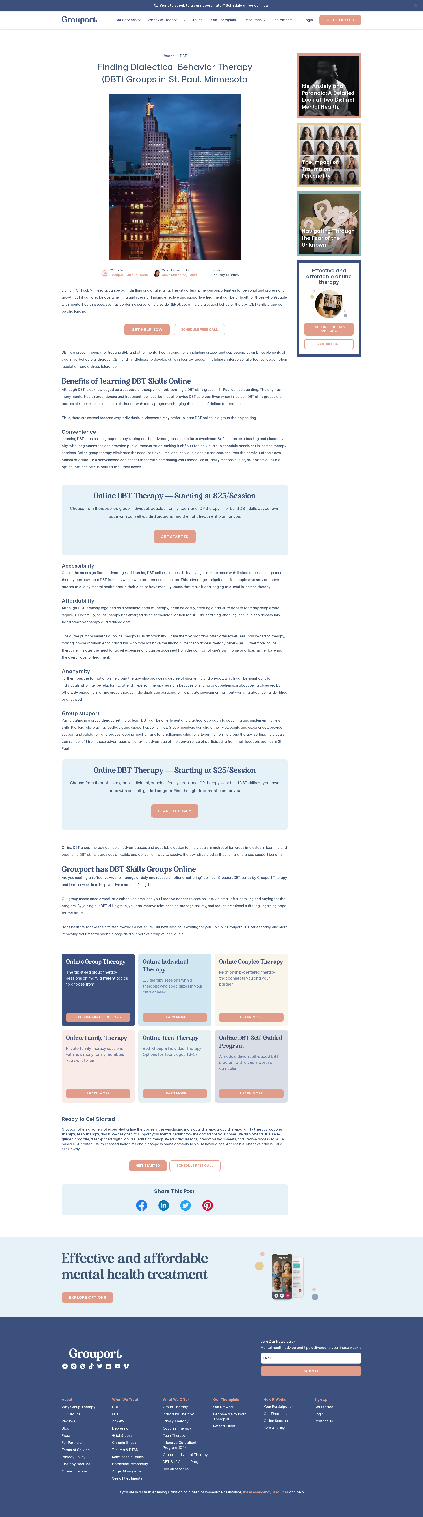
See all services (176, 1469)
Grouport (69, 1129)
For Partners (282, 20)
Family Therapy (176, 1421)
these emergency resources (265, 1492)
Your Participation (279, 1406)
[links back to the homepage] (95, 1355)
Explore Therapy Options (328, 329)
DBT (115, 1407)
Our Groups (193, 20)
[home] (79, 20)
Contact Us (323, 1421)
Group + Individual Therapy (185, 1454)
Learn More (174, 1017)
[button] (126, 20)
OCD (116, 1414)
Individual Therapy (178, 1414)
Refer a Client (224, 1426)
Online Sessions (276, 1421)
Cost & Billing (274, 1428)
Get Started (340, 20)
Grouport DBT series (234, 877)
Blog (65, 1428)
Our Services (126, 20)
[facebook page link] (65, 1366)
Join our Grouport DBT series (236, 927)
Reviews (68, 1421)
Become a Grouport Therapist (229, 1416)
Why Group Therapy (78, 1407)
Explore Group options (98, 1017)
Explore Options (87, 1297)
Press (66, 1435)
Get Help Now (147, 329)
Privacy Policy (73, 1457)
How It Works (275, 1399)
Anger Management (128, 1471)
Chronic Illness (124, 1442)
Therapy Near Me (76, 1464)
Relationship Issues (128, 1457)
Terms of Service (76, 1450)
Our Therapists (223, 20)
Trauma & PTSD (125, 1450)
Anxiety (118, 1421)
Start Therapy (174, 811)
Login (308, 20)
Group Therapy (175, 1407)
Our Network (223, 1407)
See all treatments (127, 1478)
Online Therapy (74, 1471)
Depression (121, 1428)
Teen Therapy (174, 1435)
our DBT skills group (110, 906)
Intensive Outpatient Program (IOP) (179, 1445)
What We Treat (160, 20)
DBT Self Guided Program (184, 1461)
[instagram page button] (73, 1366)
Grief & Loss (122, 1435)
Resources (253, 20)
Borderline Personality (130, 1464)
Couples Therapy (177, 1428)
